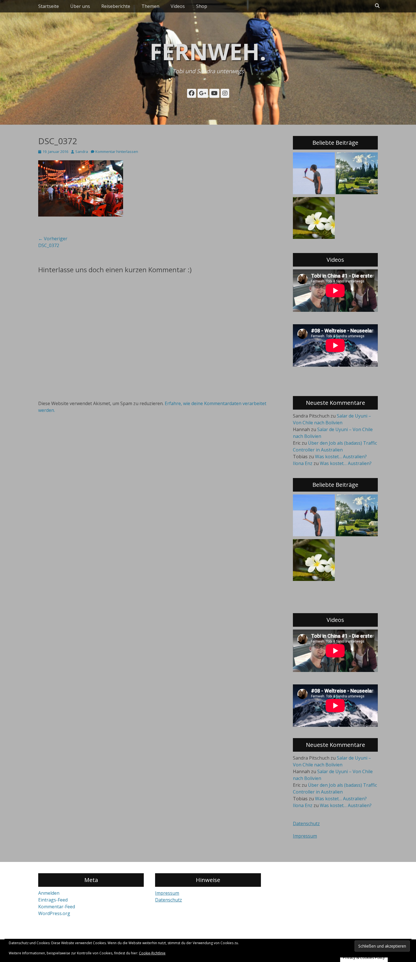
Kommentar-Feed (56, 906)
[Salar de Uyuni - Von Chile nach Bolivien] (314, 174)
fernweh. (208, 51)
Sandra (81, 151)
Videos (178, 6)
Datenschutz (306, 823)
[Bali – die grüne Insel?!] (314, 219)
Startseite (48, 6)
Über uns (80, 6)
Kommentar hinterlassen (116, 151)
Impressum (305, 836)
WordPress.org (54, 913)
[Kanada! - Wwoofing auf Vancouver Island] (357, 174)
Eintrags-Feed (53, 900)
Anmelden (48, 893)
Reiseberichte (115, 6)
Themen (150, 6)
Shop (201, 6)
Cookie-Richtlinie (152, 953)
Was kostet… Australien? (341, 456)
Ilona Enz (302, 463)
